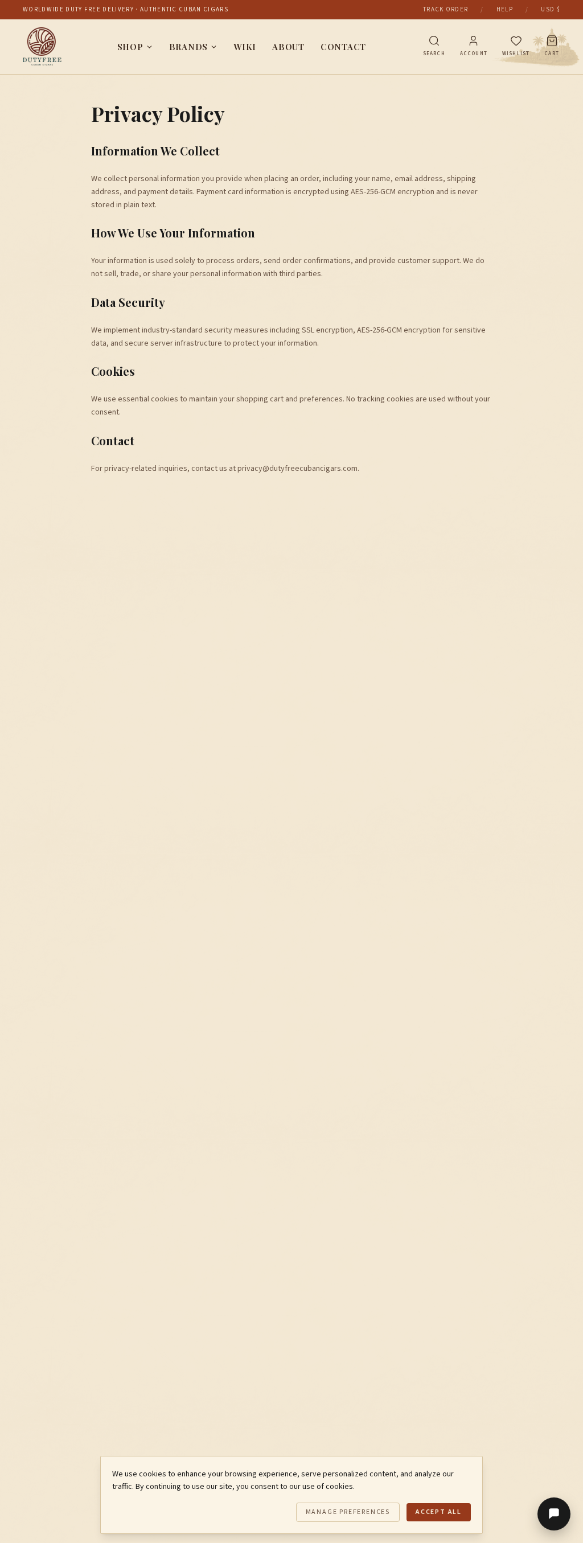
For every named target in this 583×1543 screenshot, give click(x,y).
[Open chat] (553, 1513)
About (288, 46)
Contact (343, 46)
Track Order (446, 9)
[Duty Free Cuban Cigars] (42, 46)
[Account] (473, 41)
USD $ (550, 9)
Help (504, 9)
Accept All (439, 1512)
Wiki (244, 46)
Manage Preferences (348, 1512)
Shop (130, 46)
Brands (188, 46)
